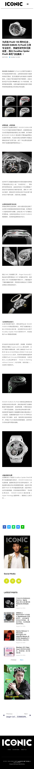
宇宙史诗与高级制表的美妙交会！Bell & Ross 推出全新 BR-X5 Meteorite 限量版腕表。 (23, 602)
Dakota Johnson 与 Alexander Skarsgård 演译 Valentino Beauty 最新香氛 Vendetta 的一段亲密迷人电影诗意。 (23, 635)
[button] (27, 4)
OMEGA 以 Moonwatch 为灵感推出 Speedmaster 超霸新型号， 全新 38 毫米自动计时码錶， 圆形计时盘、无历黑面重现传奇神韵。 (23, 618)
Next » (22, 660)
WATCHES (5, 57)
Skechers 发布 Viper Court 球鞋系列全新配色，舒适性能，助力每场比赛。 (23, 650)
